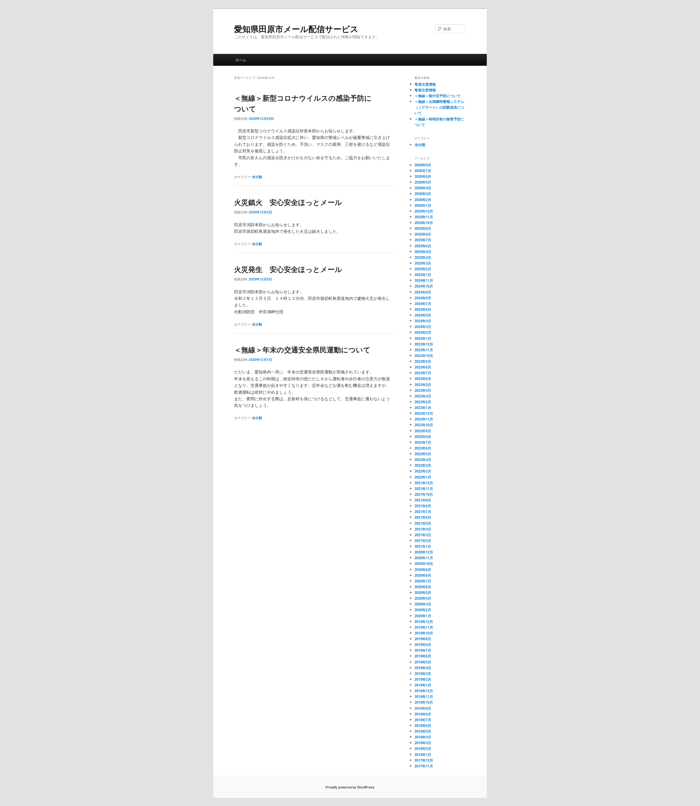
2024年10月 (424, 286)
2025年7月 (423, 239)
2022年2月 (423, 471)
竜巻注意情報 (425, 84)
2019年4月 (423, 667)
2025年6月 (423, 245)
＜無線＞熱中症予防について (438, 95)
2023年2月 (423, 401)
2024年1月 (423, 338)
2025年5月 (423, 251)
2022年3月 (423, 465)
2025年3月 (423, 263)
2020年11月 (424, 557)
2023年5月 (423, 384)
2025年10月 (424, 222)
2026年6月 (423, 176)
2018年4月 (423, 737)
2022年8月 (423, 436)
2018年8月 (423, 714)
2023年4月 (423, 390)
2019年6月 (423, 656)
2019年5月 (423, 662)
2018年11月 (424, 696)
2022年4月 (423, 459)
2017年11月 (424, 766)
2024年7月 (423, 303)
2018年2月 (423, 748)
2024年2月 (423, 332)
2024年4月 (423, 320)
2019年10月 (424, 633)
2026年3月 (423, 193)
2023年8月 (423, 367)
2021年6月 (423, 517)
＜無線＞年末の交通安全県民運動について (302, 349)
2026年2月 (423, 199)
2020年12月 (424, 552)
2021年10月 (424, 494)
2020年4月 (423, 598)
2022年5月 (423, 453)
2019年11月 (424, 627)
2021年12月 (424, 482)
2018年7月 (423, 719)
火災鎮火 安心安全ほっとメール (288, 202)
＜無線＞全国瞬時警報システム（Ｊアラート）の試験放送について (439, 107)
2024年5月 (423, 315)
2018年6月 (423, 725)
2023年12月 (424, 344)
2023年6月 (423, 378)
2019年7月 (423, 650)
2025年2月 (423, 268)
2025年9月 (423, 228)
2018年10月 (424, 702)
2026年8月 (423, 164)
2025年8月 (423, 234)
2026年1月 (423, 205)
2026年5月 (423, 182)
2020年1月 (423, 615)
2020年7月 (423, 581)
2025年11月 (424, 216)
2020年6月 (423, 586)
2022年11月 (424, 419)
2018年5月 (423, 731)
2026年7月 (423, 170)
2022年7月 (423, 442)
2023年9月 (423, 361)
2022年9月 (423, 430)
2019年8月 (423, 644)
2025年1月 (423, 274)
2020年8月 (423, 575)
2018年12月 (424, 690)
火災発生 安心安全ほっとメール (288, 269)
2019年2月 (423, 679)
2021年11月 (424, 488)
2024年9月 (423, 292)
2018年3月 (423, 742)
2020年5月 (423, 592)
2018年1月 (423, 754)
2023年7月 (423, 372)
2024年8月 (423, 297)
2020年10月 (424, 563)
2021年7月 (423, 511)
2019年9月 (423, 638)
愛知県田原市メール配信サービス (296, 28)
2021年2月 (423, 540)
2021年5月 (423, 523)
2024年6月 (423, 309)
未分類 (257, 176)
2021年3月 (423, 534)
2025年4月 (423, 257)
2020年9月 (423, 569)
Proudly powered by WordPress (350, 787)
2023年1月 (423, 407)
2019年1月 (423, 685)
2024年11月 (424, 280)
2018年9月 (423, 708)
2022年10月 (424, 424)
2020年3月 (423, 604)
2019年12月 (424, 621)
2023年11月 (424, 349)
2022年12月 (424, 413)
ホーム (240, 59)
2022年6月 (423, 448)
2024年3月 (423, 326)
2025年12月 (424, 211)
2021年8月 (423, 505)
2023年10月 (424, 355)
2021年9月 (423, 500)
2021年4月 (423, 529)
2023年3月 (423, 396)
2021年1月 (423, 546)
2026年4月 (423, 187)
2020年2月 (423, 609)
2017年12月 (424, 760)
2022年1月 (423, 477)
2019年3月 (423, 673)
